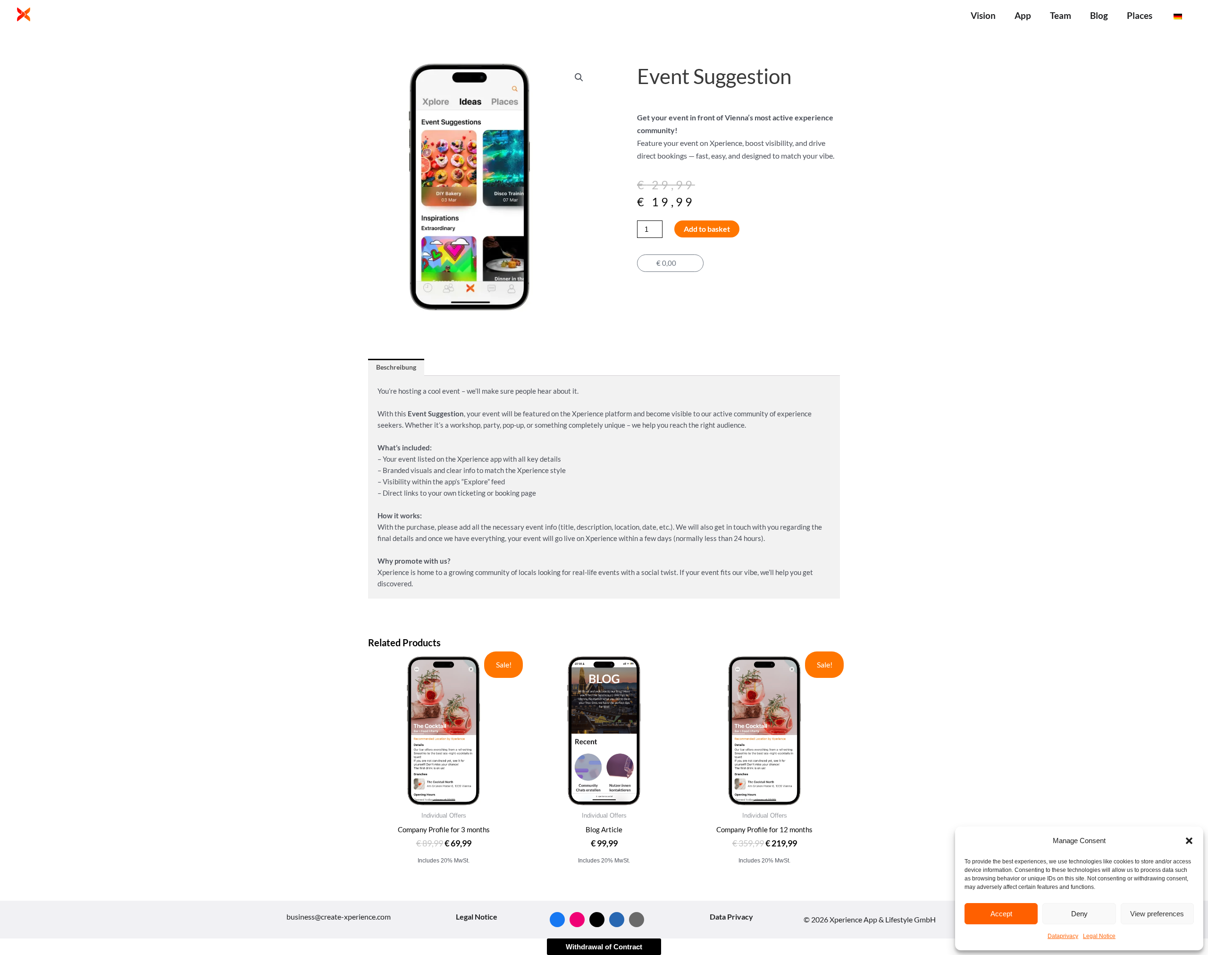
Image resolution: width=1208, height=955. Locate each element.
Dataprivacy (1063, 936)
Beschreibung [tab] (396, 367)
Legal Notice (1099, 936)
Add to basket (707, 228)
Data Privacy (731, 916)
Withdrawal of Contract (604, 947)
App (1023, 15)
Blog (1099, 15)
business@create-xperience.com (338, 916)
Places (1139, 15)
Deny (1079, 914)
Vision (983, 15)
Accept (1001, 914)
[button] (1189, 840)
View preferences (1157, 914)
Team (1060, 15)
